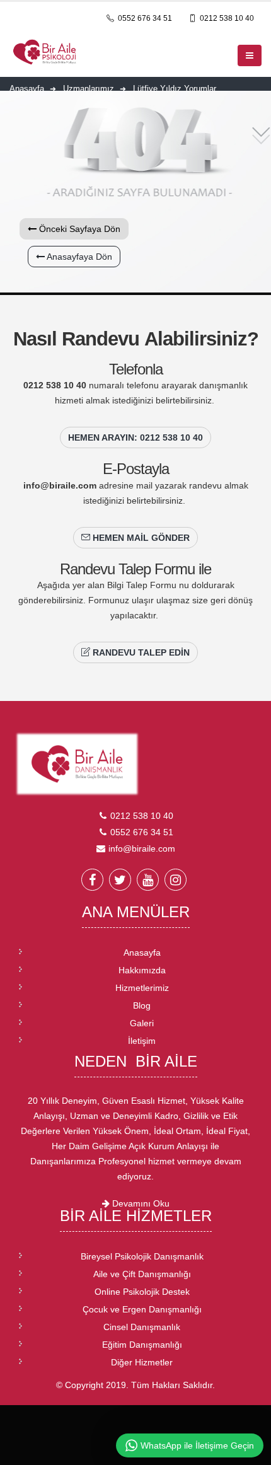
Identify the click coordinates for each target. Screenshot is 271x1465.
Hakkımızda (142, 970)
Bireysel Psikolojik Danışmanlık (142, 1256)
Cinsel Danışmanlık (141, 1327)
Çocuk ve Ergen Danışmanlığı (142, 1309)
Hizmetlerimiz (142, 988)
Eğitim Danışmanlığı (142, 1345)
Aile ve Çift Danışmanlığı (142, 1274)
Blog (142, 1005)
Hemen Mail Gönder (140, 538)
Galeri (142, 1023)
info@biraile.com (59, 485)
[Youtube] (148, 880)
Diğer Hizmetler (142, 1362)
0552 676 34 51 (144, 18)
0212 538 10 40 (226, 18)
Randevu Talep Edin (140, 652)
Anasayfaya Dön (78, 257)
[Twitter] (120, 880)
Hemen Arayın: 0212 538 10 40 (135, 437)
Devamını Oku (140, 1203)
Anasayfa (142, 952)
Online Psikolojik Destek (142, 1292)
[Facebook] (92, 880)
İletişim (142, 1041)
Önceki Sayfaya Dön (78, 229)
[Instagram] (175, 880)
